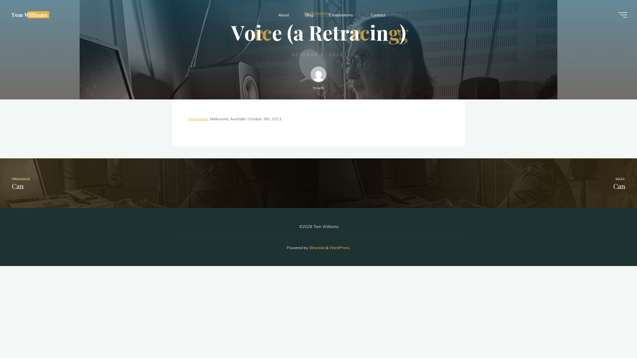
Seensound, (198, 118)
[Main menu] (622, 14)
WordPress (339, 247)
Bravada (317, 247)
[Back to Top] (617, 338)
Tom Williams (29, 14)
